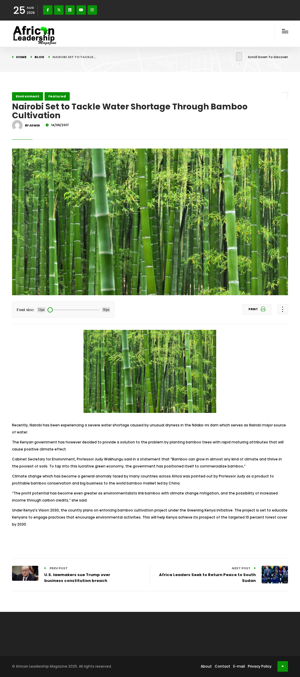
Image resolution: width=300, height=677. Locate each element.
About (206, 666)
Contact (222, 666)
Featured (57, 96)
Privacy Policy (260, 666)
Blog (39, 57)
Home (21, 57)
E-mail (239, 666)
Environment (27, 96)
